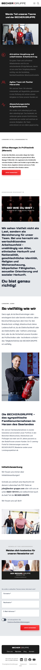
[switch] (4, 619)
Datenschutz (33, 664)
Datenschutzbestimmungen (19, 622)
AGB (20, 666)
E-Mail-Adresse (9, 611)
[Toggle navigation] (34, 3)
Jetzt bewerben (11, 172)
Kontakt (31, 651)
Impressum (23, 664)
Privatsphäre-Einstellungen (10, 664)
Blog (25, 651)
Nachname (7, 602)
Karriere (18, 651)
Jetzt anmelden (30, 627)
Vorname (7, 593)
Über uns (10, 651)
